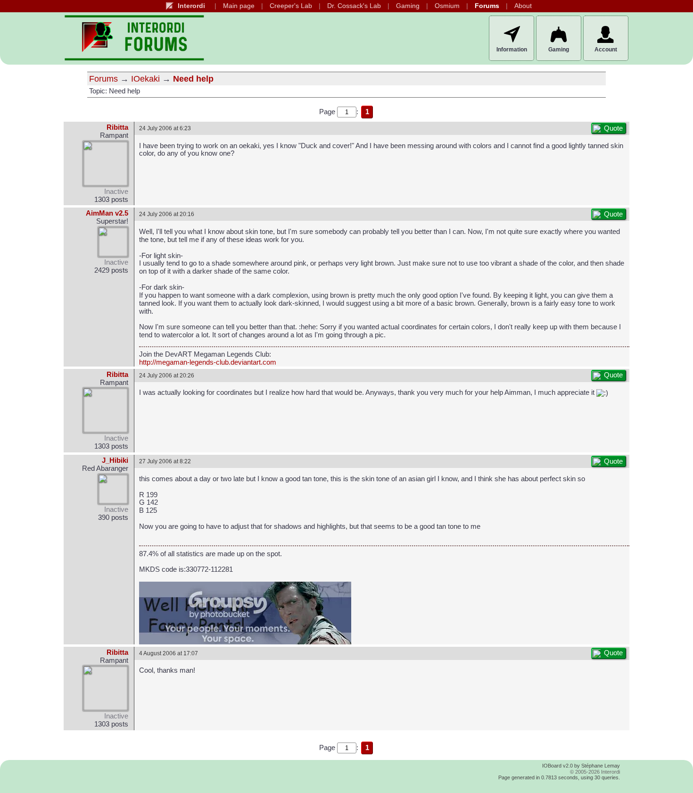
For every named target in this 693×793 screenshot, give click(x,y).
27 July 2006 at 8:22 (165, 461)
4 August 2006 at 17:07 (168, 653)
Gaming (408, 5)
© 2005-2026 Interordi (595, 772)
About (523, 5)
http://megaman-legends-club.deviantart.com (207, 362)
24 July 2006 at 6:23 (165, 128)
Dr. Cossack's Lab (354, 5)
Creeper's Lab (291, 5)
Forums (487, 5)
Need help (193, 78)
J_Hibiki (115, 460)
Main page (239, 5)
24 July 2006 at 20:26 (166, 375)
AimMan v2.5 (107, 213)
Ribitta (117, 127)
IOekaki (145, 78)
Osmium (447, 5)
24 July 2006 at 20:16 (166, 214)
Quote (613, 128)
